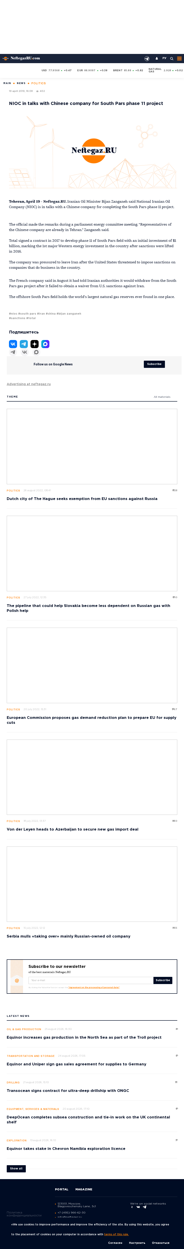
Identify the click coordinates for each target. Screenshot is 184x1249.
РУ (164, 58)
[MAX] (36, 352)
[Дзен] (35, 344)
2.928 (167, 70)
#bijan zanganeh (69, 314)
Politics (13, 491)
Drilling (13, 1083)
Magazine (83, 1189)
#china (51, 314)
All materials (162, 397)
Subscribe (154, 364)
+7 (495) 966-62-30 (71, 1212)
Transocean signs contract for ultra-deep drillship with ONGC (68, 1091)
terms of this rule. (116, 1234)
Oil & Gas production (24, 1029)
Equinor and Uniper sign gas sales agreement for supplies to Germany (76, 1064)
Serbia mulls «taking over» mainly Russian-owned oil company (68, 936)
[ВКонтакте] (25, 352)
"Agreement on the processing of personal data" (94, 987)
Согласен (115, 1243)
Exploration (17, 1141)
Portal (62, 1189)
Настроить (137, 1243)
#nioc (13, 314)
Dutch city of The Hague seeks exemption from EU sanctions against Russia (82, 499)
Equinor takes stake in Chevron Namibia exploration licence (66, 1149)
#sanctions (17, 318)
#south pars (27, 314)
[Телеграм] (13, 352)
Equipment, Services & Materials (33, 1109)
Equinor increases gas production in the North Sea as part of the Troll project (84, 1037)
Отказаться (160, 1243)
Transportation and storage (31, 1056)
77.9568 (54, 70)
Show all (16, 1168)
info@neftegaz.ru (70, 1217)
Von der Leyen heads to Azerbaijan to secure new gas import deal (72, 829)
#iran (41, 314)
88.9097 (90, 70)
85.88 (127, 70)
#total (31, 318)
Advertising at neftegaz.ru (29, 384)
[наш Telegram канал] (147, 58)
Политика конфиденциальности (24, 1214)
